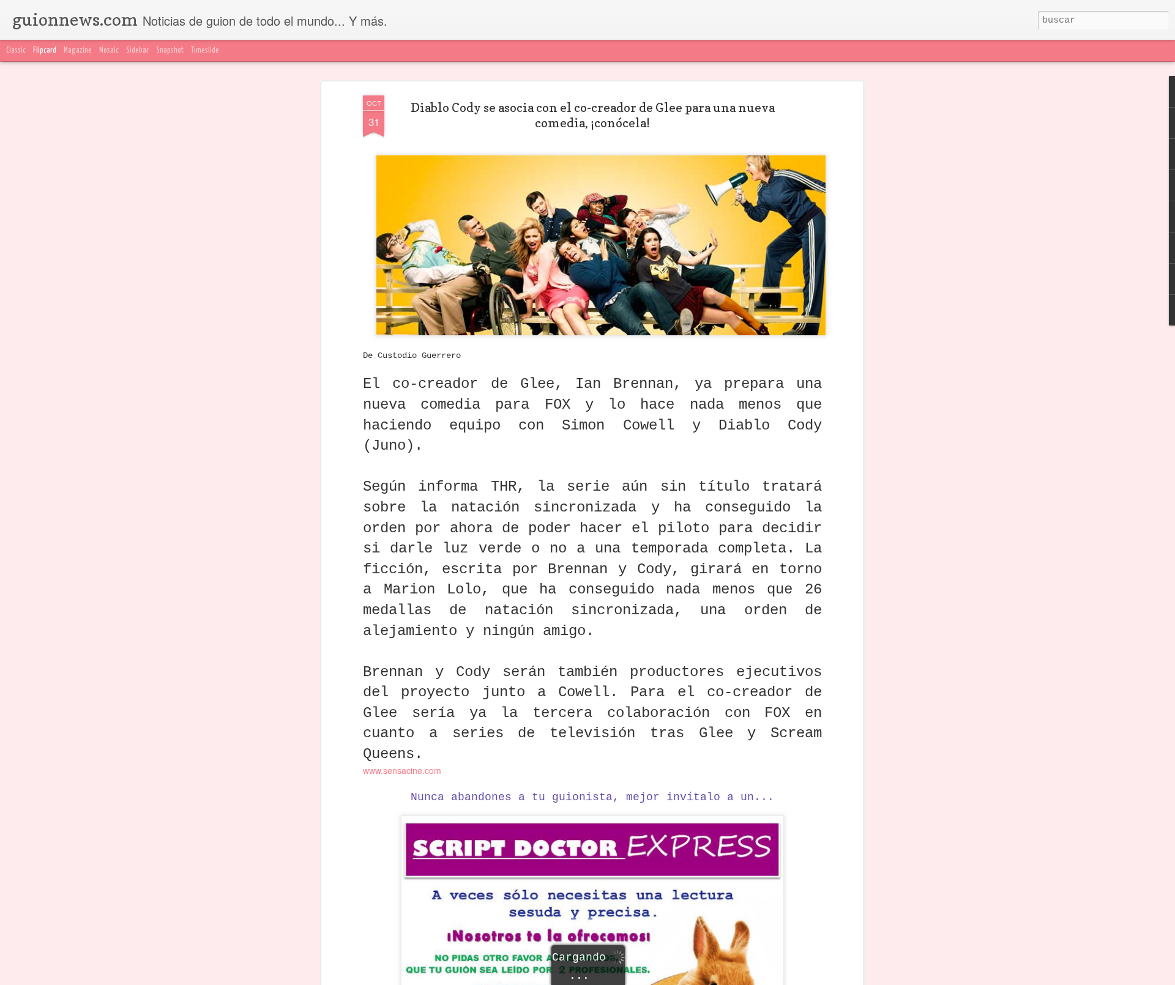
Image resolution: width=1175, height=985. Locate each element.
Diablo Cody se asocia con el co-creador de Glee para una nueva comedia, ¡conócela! (593, 115)
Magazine (78, 50)
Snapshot (170, 50)
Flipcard (44, 50)
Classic (16, 50)
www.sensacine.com (402, 770)
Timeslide (205, 50)
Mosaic (109, 50)
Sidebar (137, 50)
